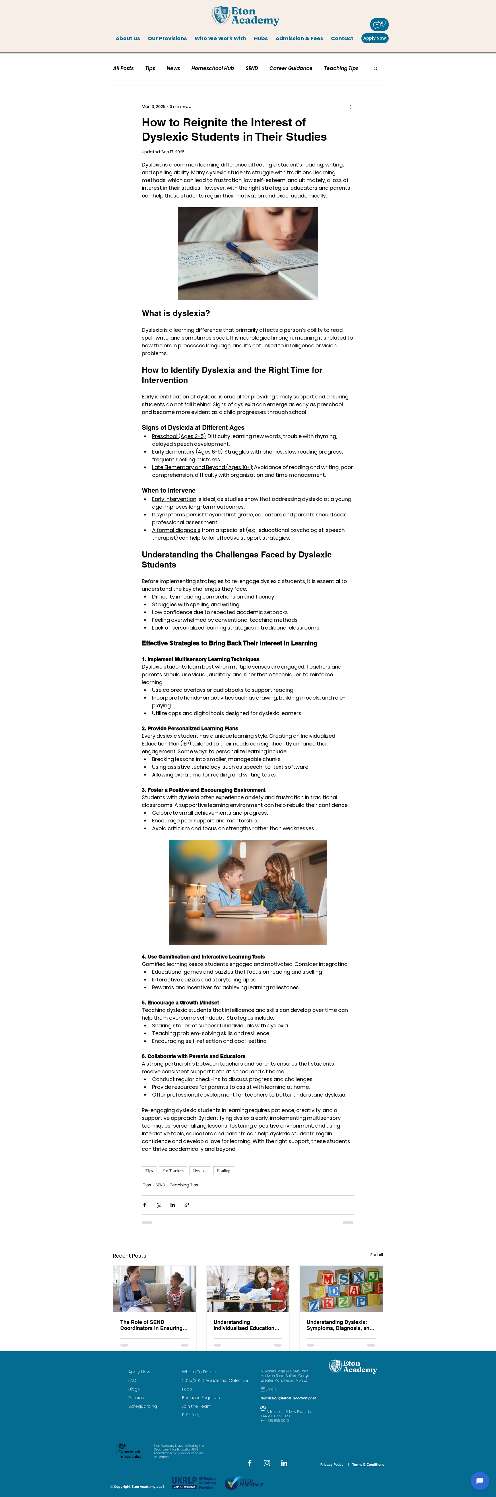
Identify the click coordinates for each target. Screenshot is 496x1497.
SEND (252, 68)
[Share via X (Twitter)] (158, 1205)
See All (376, 1255)
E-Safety (190, 1415)
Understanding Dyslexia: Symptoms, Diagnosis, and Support (340, 1325)
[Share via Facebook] (144, 1205)
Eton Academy (143, 1487)
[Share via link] (186, 1205)
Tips (150, 68)
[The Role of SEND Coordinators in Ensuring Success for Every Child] (154, 1289)
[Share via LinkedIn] (172, 1205)
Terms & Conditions (368, 1465)
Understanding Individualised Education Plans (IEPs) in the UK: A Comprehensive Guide (244, 1325)
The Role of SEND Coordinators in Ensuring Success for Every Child (151, 1325)
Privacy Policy (332, 1465)
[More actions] (350, 106)
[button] (128, 38)
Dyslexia (200, 1171)
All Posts (123, 68)
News (173, 68)
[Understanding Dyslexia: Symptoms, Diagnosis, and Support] (341, 1289)
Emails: (269, 1389)
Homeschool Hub (212, 68)
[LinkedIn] (284, 1463)
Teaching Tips (341, 68)
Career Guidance (291, 68)
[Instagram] (267, 1463)
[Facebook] (249, 1463)
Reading (223, 1171)
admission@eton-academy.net (288, 1398)
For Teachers (172, 1171)
